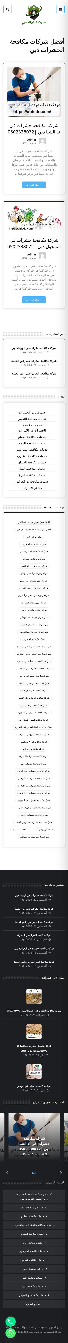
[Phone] (10, 1322)
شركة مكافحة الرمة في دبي (34, 705)
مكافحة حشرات (19, 829)
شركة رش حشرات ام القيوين (33, 566)
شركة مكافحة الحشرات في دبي (34, 675)
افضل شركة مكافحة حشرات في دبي (33, 529)
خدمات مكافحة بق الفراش (32, 481)
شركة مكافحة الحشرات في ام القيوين (34, 668)
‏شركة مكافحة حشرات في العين (34, 836)
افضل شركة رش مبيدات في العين (34, 522)
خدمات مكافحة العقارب (32, 456)
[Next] (61, 1173)
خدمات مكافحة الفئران (32, 462)
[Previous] (7, 1173)
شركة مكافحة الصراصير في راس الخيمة (34, 961)
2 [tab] (35, 1173)
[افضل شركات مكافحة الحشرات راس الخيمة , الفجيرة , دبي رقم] (34, 15)
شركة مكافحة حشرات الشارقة (33, 756)
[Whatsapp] (10, 1333)
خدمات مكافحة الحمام (32, 437)
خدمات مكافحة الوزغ (32, 475)
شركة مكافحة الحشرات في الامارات (34, 646)
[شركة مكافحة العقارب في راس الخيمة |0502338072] (34, 996)
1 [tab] (33, 1173)
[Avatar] (42, 141)
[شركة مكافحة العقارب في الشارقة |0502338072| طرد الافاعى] (34, 1031)
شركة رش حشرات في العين (33, 580)
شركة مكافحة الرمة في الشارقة (34, 683)
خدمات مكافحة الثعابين (32, 419)
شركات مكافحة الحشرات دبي (34, 551)
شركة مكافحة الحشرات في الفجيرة (34, 661)
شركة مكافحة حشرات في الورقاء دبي (34, 348)
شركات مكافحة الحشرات (34, 544)
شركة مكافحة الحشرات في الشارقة (34, 653)
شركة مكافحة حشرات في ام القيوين (34, 807)
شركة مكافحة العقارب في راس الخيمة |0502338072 (34, 1010)
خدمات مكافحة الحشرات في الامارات (32, 427)
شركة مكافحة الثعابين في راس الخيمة (34, 373)
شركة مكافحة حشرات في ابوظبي (34, 778)
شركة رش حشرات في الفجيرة (33, 588)
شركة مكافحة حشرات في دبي (33, 814)
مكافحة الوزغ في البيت (44, 829)
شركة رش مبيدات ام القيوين (33, 610)
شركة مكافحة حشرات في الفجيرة (34, 800)
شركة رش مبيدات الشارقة (33, 602)
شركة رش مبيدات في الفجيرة (33, 631)
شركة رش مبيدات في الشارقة (33, 624)
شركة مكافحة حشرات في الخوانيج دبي (34, 948)
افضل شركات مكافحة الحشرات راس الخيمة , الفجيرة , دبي (32, 1196)
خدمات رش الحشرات (32, 412)
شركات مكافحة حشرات (33, 558)
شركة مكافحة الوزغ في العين (33, 741)
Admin (31, 140)
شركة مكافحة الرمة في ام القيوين (33, 697)
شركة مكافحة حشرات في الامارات (33, 785)
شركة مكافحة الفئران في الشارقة (34, 935)
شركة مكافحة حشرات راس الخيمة (33, 771)
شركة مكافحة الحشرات (33, 639)
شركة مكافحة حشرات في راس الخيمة (34, 361)
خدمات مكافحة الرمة (32, 443)
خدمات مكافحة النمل (32, 469)
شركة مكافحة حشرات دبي (33, 763)
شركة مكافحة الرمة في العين (33, 690)
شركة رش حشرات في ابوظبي (33, 573)
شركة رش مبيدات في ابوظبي (34, 617)
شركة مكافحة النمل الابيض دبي (33, 719)
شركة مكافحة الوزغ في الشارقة (34, 734)
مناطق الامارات (32, 488)
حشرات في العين (34, 536)
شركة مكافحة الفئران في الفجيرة (33, 712)
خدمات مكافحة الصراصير (32, 449)
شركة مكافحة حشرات (33, 749)
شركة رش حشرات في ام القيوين (33, 595)
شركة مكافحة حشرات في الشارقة (33, 793)
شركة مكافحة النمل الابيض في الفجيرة (33, 727)
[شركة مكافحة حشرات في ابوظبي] (34, 1071)
